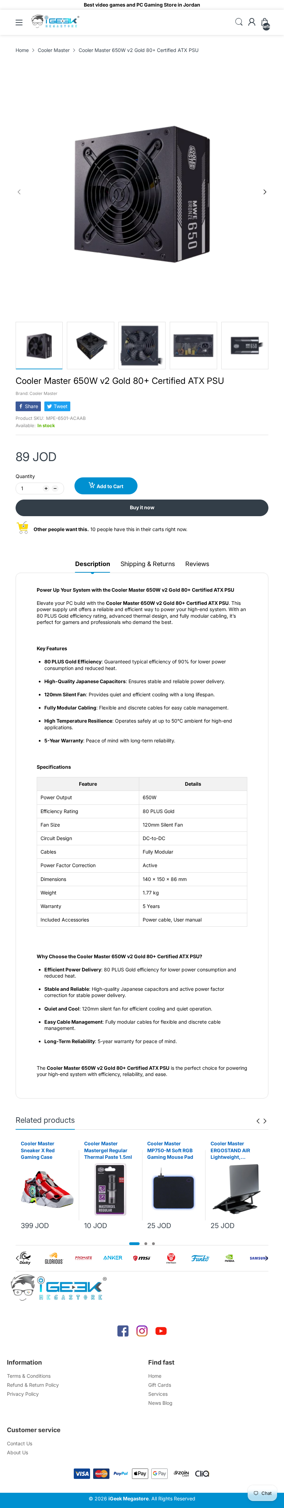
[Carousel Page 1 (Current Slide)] (134, 1243)
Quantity (25, 476)
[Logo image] (25, 1258)
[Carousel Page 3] (153, 1243)
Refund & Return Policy (33, 1385)
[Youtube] (161, 1331)
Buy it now (142, 507)
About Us (17, 1452)
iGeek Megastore (128, 1498)
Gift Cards (159, 1385)
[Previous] (264, 192)
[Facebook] (123, 1331)
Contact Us (19, 1443)
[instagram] (142, 1331)
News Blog (160, 1403)
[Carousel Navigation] (261, 1121)
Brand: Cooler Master (36, 393)
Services (158, 1394)
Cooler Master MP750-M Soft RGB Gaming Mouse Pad (170, 1150)
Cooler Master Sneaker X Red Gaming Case (38, 1150)
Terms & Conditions (29, 1376)
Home (154, 1376)
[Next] (19, 192)
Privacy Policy (23, 1394)
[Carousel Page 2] (145, 1243)
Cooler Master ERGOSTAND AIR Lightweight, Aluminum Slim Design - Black (230, 1150)
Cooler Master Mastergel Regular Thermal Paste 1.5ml (108, 1150)
